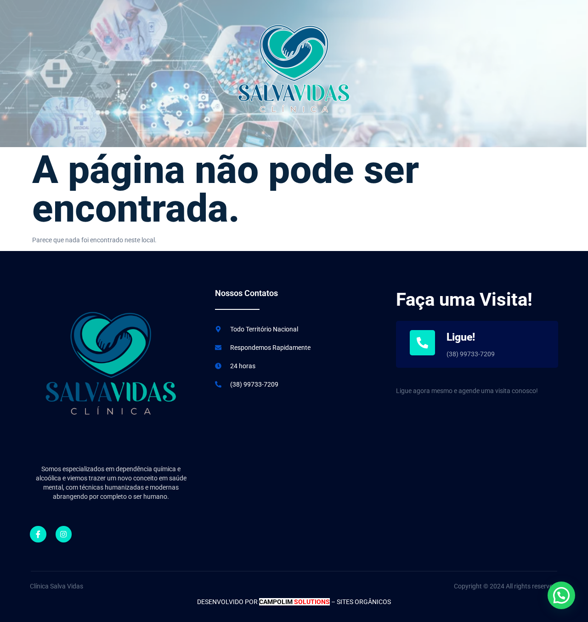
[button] (561, 595)
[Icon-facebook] (38, 534)
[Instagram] (64, 534)
